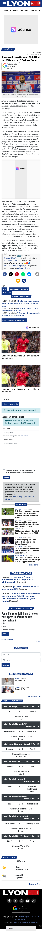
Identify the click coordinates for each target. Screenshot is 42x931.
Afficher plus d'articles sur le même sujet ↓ (14, 320)
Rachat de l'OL (20, 689)
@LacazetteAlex (10, 260)
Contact (23, 919)
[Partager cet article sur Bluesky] (29, 274)
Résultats (38, 642)
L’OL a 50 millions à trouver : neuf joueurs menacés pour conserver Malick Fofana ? (27, 550)
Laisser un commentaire (10, 404)
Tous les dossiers (33, 696)
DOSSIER (17, 678)
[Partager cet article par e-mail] (18, 281)
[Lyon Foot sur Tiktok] (33, 902)
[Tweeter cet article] (11, 274)
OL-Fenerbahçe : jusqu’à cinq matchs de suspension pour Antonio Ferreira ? (21, 314)
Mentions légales (24, 916)
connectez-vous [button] (24, 436)
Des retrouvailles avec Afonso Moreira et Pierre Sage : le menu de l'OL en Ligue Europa (27, 524)
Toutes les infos (33, 565)
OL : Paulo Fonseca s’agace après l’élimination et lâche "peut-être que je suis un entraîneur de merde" (17, 579)
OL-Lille (7, 292)
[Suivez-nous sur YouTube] (27, 902)
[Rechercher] (38, 3)
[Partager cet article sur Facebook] (5, 274)
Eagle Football (20, 680)
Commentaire (8, 439)
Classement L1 (35, 10)
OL (5, 289)
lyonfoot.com (17, 923)
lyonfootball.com (26, 923)
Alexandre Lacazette (19, 289)
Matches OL (24, 10)
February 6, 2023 (23, 268)
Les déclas (8, 49)
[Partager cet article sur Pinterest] (17, 274)
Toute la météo (34, 884)
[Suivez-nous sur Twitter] (15, 902)
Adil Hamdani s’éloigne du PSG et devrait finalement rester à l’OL (20, 309)
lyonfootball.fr (34, 923)
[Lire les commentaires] (24, 281)
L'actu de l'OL (7, 10)
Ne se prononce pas (9, 629)
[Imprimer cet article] (37, 274)
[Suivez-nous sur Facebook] (9, 902)
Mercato (16, 10)
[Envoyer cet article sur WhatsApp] (23, 274)
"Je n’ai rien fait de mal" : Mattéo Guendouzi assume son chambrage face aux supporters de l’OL (27, 559)
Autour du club (19, 555)
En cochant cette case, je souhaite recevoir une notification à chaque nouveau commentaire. (20, 471)
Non (4, 626)
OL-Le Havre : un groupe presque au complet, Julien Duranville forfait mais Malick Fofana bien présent (20, 303)
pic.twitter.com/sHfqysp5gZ (15, 265)
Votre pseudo (7, 428)
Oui (4, 623)
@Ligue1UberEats (11, 258)
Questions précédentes (7, 639)
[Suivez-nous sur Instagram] (21, 902)
